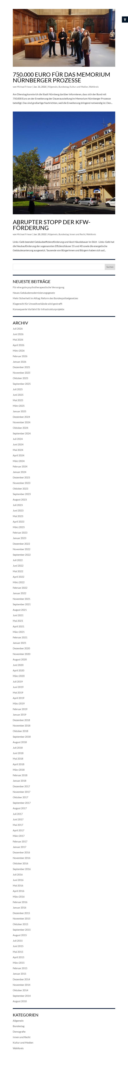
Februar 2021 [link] (20, 637)
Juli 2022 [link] (18, 560)
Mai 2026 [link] (18, 339)
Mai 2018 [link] (18, 758)
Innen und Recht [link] (77, 234)
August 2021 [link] (20, 609)
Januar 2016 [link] (19, 907)
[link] (125, 19)
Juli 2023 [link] (18, 504)
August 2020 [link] (20, 659)
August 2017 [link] (20, 808)
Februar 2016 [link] (20, 902)
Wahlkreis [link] (94, 86)
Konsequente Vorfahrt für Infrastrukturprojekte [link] (38, 309)
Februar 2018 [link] (20, 775)
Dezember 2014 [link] (21, 979)
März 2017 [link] (19, 835)
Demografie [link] (19, 1031)
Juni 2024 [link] (18, 444)
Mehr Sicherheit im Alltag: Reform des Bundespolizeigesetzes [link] (45, 298)
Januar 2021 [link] (19, 642)
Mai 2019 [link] (18, 692)
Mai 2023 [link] (18, 516)
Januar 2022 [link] (19, 593)
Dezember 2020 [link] (21, 648)
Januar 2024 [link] (19, 471)
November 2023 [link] (21, 482)
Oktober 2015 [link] (20, 924)
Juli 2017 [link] (18, 813)
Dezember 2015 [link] (21, 912)
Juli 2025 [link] (18, 389)
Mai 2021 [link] (18, 620)
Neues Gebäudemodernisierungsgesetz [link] (34, 292)
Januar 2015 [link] (19, 973)
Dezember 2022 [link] (21, 543)
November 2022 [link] (21, 549)
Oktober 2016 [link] (20, 863)
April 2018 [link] (18, 764)
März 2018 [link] (19, 769)
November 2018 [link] (21, 725)
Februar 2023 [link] (20, 532)
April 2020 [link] (18, 670)
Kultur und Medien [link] (79, 86)
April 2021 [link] (18, 626)
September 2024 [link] (22, 433)
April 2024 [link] (18, 455)
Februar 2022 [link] (20, 587)
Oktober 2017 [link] (20, 797)
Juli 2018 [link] (18, 747)
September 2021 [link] (22, 604)
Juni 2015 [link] (18, 946)
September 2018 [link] (22, 736)
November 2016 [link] (21, 857)
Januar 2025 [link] (19, 411)
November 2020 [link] (21, 653)
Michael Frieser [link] (24, 86)
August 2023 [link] (20, 499)
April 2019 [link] (18, 697)
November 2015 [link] (21, 918)
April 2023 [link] (18, 521)
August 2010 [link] (20, 1001)
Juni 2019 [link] (18, 686)
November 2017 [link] (21, 791)
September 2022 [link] (22, 554)
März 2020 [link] (19, 675)
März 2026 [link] (19, 350)
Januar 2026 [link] (19, 361)
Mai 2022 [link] (18, 571)
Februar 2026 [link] (20, 356)
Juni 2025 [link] (18, 394)
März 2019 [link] (19, 703)
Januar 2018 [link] (19, 780)
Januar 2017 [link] (19, 846)
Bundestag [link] (64, 86)
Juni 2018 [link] (18, 753)
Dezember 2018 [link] (21, 719)
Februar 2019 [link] (20, 709)
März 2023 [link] (19, 527)
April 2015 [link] (18, 957)
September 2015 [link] (22, 929)
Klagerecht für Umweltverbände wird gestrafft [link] (37, 303)
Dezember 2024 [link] (21, 416)
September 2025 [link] (22, 383)
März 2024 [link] (19, 460)
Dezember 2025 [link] (21, 367)
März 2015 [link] (19, 962)
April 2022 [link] (18, 576)
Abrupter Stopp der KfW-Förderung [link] (51, 224)
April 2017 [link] (18, 830)
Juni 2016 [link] (18, 879)
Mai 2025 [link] (18, 400)
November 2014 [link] (21, 984)
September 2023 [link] (22, 493)
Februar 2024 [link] (20, 466)
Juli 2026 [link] (18, 328)
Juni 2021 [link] (18, 615)
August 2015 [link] (20, 935)
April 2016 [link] (18, 890)
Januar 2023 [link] (19, 537)
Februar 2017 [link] (20, 841)
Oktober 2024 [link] (20, 427)
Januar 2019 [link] (19, 714)
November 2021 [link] (21, 598)
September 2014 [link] (22, 995)
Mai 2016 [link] (18, 885)
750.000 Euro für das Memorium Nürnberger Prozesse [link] (61, 77)
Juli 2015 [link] (18, 940)
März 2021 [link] (19, 631)
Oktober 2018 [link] (20, 730)
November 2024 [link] (21, 422)
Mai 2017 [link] (18, 824)
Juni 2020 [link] (18, 664)
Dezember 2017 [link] (21, 786)
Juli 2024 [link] (18, 438)
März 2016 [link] (19, 896)
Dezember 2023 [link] (21, 477)
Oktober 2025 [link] (20, 378)
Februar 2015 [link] (20, 968)
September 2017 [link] (22, 802)
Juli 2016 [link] (18, 874)
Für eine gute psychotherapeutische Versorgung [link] (38, 287)
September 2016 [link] (22, 868)
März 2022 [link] (19, 582)
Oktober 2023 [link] (20, 488)
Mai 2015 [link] (18, 951)
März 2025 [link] (19, 405)
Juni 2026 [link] (18, 334)
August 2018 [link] (20, 742)
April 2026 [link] (18, 345)
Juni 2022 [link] (18, 565)
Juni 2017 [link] (18, 819)
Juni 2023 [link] (18, 510)
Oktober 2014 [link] (20, 990)
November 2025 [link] (21, 372)
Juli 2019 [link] (18, 681)
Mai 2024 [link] (18, 449)
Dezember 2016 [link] (21, 852)
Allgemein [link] (53, 86)
